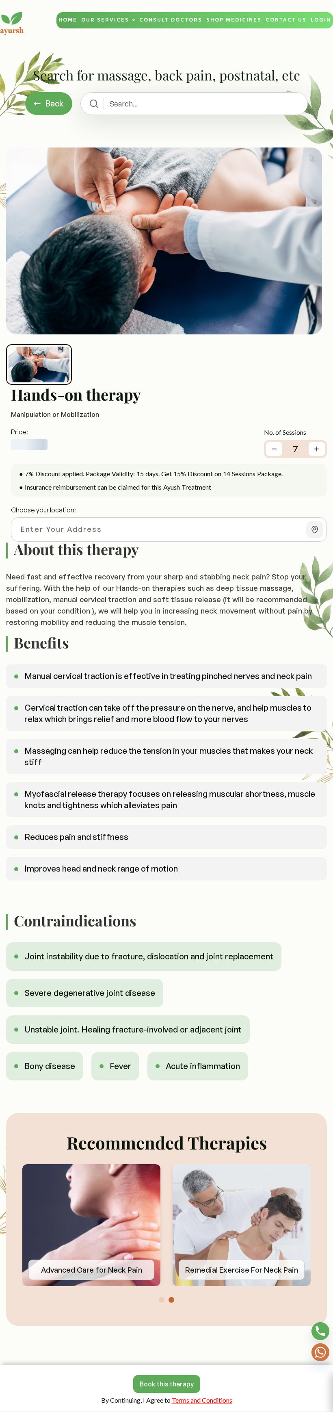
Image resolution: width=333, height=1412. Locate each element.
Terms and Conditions (202, 1400)
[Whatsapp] (320, 1352)
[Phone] (320, 1331)
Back (54, 103)
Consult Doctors (170, 20)
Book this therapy (167, 1384)
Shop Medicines (234, 20)
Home (67, 20)
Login (321, 20)
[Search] (94, 103)
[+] (317, 449)
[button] (161, 1300)
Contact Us (286, 20)
